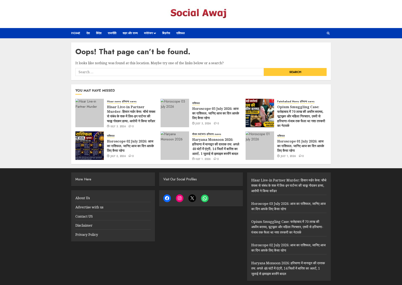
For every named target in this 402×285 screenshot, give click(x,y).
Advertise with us (89, 207)
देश (88, 33)
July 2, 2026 (118, 156)
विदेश (99, 33)
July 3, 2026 (118, 126)
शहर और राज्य (130, 33)
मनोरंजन (148, 33)
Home (75, 33)
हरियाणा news (129, 101)
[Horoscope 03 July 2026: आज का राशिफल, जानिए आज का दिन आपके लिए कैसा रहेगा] (175, 113)
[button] (328, 33)
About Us (82, 198)
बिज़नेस (166, 33)
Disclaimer (84, 225)
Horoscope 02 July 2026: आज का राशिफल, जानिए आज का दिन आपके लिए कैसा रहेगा (130, 146)
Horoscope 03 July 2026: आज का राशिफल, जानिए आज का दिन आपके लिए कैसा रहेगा (215, 113)
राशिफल (180, 33)
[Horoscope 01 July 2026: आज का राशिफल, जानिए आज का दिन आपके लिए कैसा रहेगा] (260, 145)
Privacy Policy (86, 234)
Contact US (84, 216)
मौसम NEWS (199, 134)
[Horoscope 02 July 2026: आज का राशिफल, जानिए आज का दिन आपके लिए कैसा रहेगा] (89, 145)
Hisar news (114, 101)
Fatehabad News (288, 101)
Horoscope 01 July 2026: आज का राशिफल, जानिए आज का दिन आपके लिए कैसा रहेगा (300, 146)
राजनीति (112, 33)
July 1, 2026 (203, 159)
